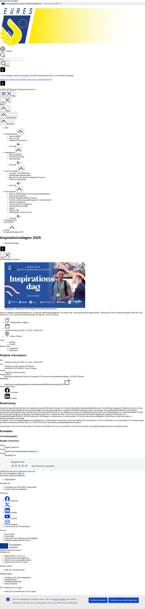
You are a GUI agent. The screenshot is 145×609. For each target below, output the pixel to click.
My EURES (9, 222)
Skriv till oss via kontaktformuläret (18, 560)
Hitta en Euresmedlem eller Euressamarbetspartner (29, 194)
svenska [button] (8, 51)
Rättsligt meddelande (13, 582)
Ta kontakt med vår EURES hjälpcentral (20, 487)
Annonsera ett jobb (16, 157)
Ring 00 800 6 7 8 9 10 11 (15, 556)
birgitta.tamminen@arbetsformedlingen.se (21, 451)
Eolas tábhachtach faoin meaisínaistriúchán (34, 79)
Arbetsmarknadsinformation (20, 175)
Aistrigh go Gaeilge (7, 79)
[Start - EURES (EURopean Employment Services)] (72, 45)
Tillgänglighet (10, 479)
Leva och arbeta (11, 171)
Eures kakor (9, 536)
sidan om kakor (59, 599)
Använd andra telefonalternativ (17, 558)
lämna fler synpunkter (45, 466)
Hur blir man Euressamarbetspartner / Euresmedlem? (30, 200)
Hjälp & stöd (14, 210)
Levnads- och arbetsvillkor (19, 173)
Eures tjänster (10, 192)
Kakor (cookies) (11, 584)
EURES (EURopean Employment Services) (17, 471)
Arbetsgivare (10, 152)
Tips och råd (14, 138)
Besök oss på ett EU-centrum (16, 562)
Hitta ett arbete (15, 136)
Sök (1, 59)
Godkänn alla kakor (98, 600)
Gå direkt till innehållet (9, 1)
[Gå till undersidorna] (20, 132)
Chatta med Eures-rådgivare (20, 204)
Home (7, 230)
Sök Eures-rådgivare (17, 202)
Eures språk (9, 534)
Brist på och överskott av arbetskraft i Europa (27, 177)
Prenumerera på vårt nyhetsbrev (17, 526)
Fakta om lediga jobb (17, 179)
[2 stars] (14, 465)
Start (6, 128)
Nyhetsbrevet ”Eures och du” (20, 212)
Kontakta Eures (11, 220)
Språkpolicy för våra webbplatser (18, 578)
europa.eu (17, 550)
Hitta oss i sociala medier (15, 570)
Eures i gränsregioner (17, 196)
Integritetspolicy (11, 580)
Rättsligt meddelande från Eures (17, 540)
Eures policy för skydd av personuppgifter (21, 538)
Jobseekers (13, 348)
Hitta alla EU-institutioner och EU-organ (20, 591)
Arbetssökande (11, 134)
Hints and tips (14, 159)
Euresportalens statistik (18, 206)
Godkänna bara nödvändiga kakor (123, 600)
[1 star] (12, 465)
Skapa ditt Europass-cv (18, 140)
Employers (13, 350)
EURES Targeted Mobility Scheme (23, 198)
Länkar (12, 208)
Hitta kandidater (15, 155)
